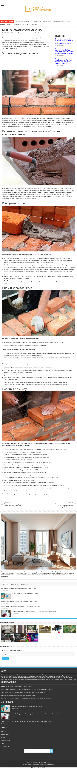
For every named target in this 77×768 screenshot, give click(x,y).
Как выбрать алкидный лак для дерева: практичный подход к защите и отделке (26, 721)
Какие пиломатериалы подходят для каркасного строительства (19, 601)
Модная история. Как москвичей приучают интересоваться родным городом (31, 689)
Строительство (5, 746)
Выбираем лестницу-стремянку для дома (23, 695)
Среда (2, 743)
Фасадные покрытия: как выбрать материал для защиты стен (18, 588)
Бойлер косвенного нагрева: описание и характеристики (13, 504)
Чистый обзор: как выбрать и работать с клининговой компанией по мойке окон (34, 611)
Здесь (71, 574)
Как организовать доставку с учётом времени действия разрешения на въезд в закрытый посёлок (40, 21)
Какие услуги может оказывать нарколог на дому (25, 593)
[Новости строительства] (38, 9)
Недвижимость (5, 734)
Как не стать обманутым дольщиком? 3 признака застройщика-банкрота (30, 698)
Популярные (14, 584)
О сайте (29, 762)
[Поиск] (51, 751)
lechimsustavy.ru (42, 767)
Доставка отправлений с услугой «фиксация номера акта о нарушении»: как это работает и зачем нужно (64, 41)
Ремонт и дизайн (5, 740)
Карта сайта (36, 762)
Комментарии (24, 584)
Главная (2, 24)
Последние (5, 584)
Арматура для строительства (22, 686)
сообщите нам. (72, 679)
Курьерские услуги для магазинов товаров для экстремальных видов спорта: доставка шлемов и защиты (64, 51)
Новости (9, 24)
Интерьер (3, 731)
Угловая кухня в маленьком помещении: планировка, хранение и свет (20, 606)
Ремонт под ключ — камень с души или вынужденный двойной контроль (64, 505)
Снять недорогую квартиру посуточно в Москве (14, 572)
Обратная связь (45, 762)
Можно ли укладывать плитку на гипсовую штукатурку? (31, 692)
